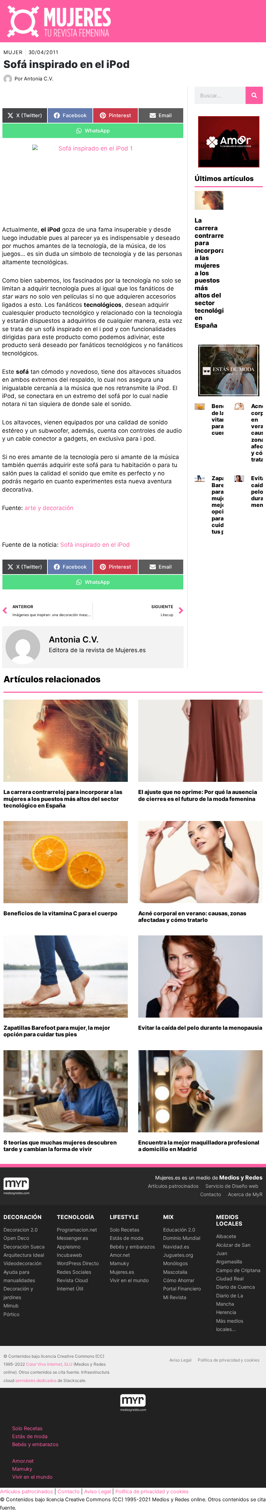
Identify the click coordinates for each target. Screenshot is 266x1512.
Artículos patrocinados (173, 1186)
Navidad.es (176, 1247)
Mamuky (119, 1263)
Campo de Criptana (238, 1270)
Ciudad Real (229, 1278)
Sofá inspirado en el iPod (95, 544)
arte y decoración (48, 507)
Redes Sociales (74, 1272)
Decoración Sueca (24, 1247)
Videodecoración (22, 1263)
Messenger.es (72, 1238)
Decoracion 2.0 (20, 1230)
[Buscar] (254, 95)
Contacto (210, 1194)
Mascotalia (175, 1272)
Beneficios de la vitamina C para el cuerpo (60, 913)
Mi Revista (174, 1297)
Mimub (11, 1305)
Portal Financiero (182, 1288)
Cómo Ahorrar (178, 1280)
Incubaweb (69, 1255)
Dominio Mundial (181, 1238)
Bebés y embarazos (132, 1247)
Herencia (226, 1312)
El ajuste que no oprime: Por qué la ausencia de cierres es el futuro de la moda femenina (197, 795)
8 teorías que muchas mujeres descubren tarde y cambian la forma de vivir (60, 1145)
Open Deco (16, 1238)
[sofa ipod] (93, 180)
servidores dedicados (35, 1380)
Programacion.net (77, 1230)
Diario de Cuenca (235, 1287)
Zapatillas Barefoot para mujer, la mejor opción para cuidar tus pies (56, 1031)
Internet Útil (70, 1288)
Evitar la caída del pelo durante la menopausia (200, 1027)
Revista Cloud (72, 1280)
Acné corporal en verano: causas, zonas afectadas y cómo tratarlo (192, 916)
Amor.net (120, 1255)
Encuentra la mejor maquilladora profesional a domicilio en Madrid (198, 1145)
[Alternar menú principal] (252, 21)
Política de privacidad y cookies (228, 1360)
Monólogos (175, 1263)
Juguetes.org (178, 1255)
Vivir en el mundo (129, 1280)
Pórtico (11, 1314)
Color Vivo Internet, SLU (49, 1364)
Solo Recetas (124, 1230)
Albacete (226, 1236)
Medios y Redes (241, 1177)
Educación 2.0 (179, 1230)
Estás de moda (126, 1238)
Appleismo (68, 1247)
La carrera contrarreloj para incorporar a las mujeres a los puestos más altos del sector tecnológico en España (62, 798)
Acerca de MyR (245, 1194)
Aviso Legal (180, 1360)
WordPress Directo (78, 1263)
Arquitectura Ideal (23, 1255)
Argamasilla (229, 1261)
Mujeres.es (122, 1272)
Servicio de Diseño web (231, 1186)
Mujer (13, 52)
